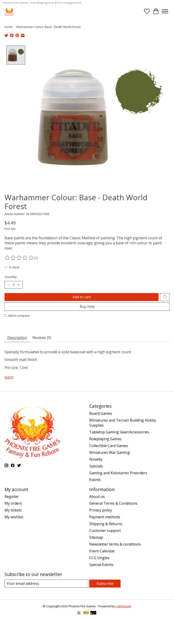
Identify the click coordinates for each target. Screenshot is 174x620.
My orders (13, 503)
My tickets (13, 510)
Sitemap (96, 537)
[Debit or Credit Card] (93, 613)
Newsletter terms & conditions (115, 544)
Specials (96, 466)
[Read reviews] (19, 258)
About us (97, 496)
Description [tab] (17, 337)
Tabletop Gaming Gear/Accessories (119, 432)
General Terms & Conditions (113, 503)
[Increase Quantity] (18, 285)
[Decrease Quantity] (9, 285)
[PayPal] (86, 613)
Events (95, 479)
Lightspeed (123, 606)
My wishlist (14, 516)
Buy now (87, 306)
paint (9, 377)
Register (12, 496)
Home (9, 27)
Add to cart (81, 296)
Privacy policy (100, 510)
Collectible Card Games (108, 445)
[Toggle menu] (164, 11)
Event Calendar (102, 550)
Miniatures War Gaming (109, 452)
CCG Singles (99, 557)
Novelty (95, 459)
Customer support (105, 530)
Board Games (100, 413)
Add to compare (19, 316)
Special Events (101, 564)
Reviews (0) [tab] (41, 337)
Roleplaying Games (105, 438)
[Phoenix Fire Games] (9, 11)
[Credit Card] (79, 613)
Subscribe (105, 583)
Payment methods (104, 516)
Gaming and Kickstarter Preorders (118, 472)
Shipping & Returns (105, 523)
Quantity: (11, 277)
